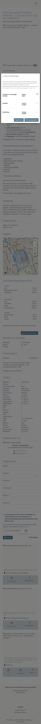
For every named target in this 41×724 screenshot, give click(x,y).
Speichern (18, 120)
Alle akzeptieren (31, 120)
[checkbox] (37, 94)
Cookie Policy (32, 88)
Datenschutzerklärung (16, 88)
